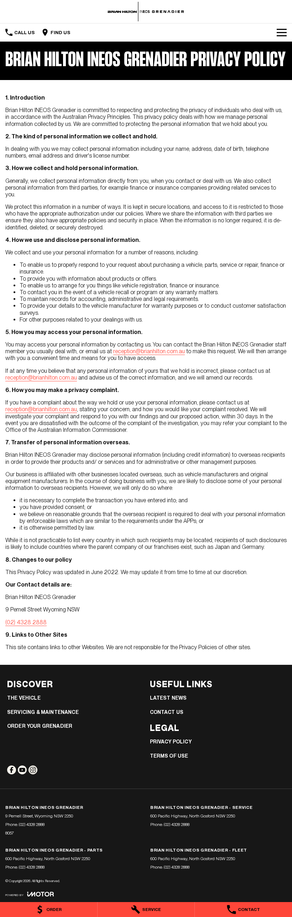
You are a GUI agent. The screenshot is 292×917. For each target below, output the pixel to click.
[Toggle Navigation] (282, 32)
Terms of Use (169, 756)
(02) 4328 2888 (26, 622)
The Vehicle (24, 698)
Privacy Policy (171, 741)
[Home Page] (146, 11)
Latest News (168, 698)
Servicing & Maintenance (43, 712)
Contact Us (167, 712)
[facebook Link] (11, 769)
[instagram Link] (32, 769)
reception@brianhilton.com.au (149, 351)
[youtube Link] (22, 769)
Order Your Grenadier (39, 726)
